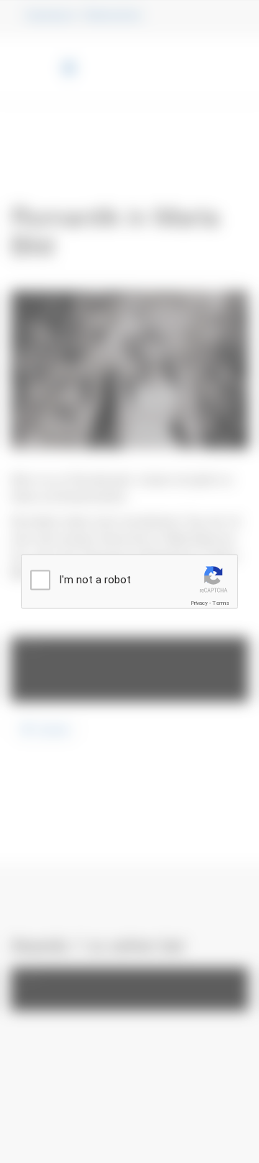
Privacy (199, 603)
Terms (221, 603)
